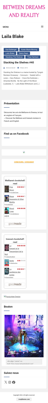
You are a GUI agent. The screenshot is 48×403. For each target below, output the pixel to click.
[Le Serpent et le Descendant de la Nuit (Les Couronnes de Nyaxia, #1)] (7, 250)
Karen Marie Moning (29, 50)
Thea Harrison (32, 57)
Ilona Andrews (9, 277)
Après (11, 261)
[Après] (7, 266)
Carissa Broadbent (10, 256)
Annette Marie (9, 204)
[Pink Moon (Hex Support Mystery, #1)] (7, 192)
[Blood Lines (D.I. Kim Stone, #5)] (7, 213)
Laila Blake (10, 53)
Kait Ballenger (11, 50)
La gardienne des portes (14, 272)
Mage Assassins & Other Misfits (16, 199)
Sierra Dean (23, 53)
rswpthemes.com (24, 399)
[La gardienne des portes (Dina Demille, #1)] (7, 274)
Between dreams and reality (24, 11)
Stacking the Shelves (14, 57)
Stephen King (14, 263)
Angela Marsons (15, 213)
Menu (6, 27)
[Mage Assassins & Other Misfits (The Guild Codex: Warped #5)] (7, 201)
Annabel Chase (14, 192)
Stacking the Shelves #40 (18, 62)
